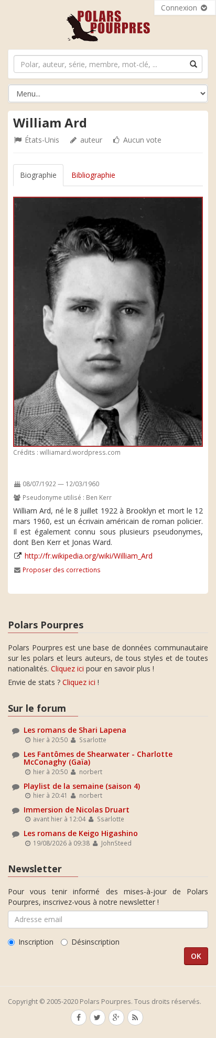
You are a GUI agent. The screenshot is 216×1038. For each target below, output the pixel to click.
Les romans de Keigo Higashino (81, 833)
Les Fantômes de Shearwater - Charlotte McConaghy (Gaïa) (98, 758)
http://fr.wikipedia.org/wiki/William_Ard (89, 556)
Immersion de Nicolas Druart (76, 810)
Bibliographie (93, 175)
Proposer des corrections (62, 569)
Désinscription (95, 942)
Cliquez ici (67, 668)
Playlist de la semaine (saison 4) (82, 786)
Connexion (180, 8)
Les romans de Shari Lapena (75, 730)
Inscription (35, 942)
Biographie (38, 175)
